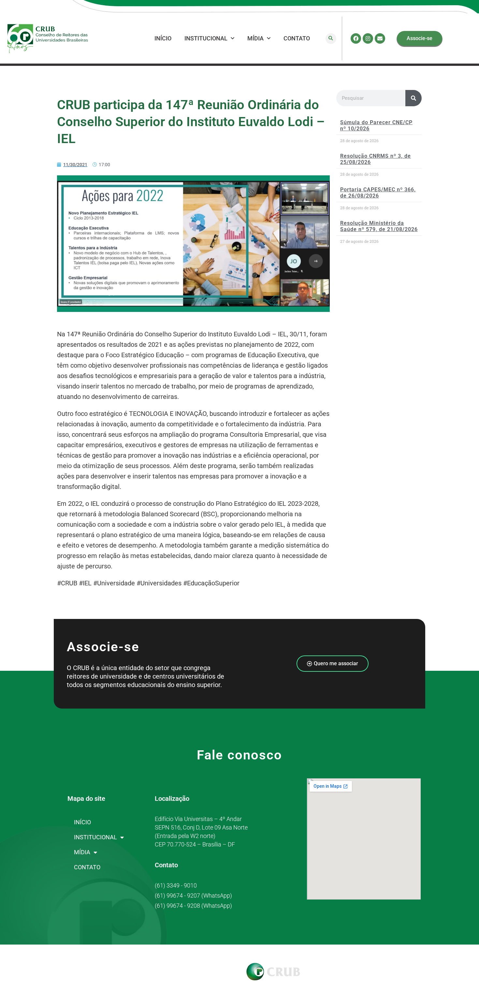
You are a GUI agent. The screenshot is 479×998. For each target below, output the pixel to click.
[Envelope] (380, 38)
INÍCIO (162, 38)
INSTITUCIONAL (205, 38)
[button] (331, 38)
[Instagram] (368, 38)
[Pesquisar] (413, 98)
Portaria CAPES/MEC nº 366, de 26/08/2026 (378, 192)
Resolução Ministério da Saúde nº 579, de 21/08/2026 (379, 226)
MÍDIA (255, 38)
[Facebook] (356, 38)
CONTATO (296, 38)
